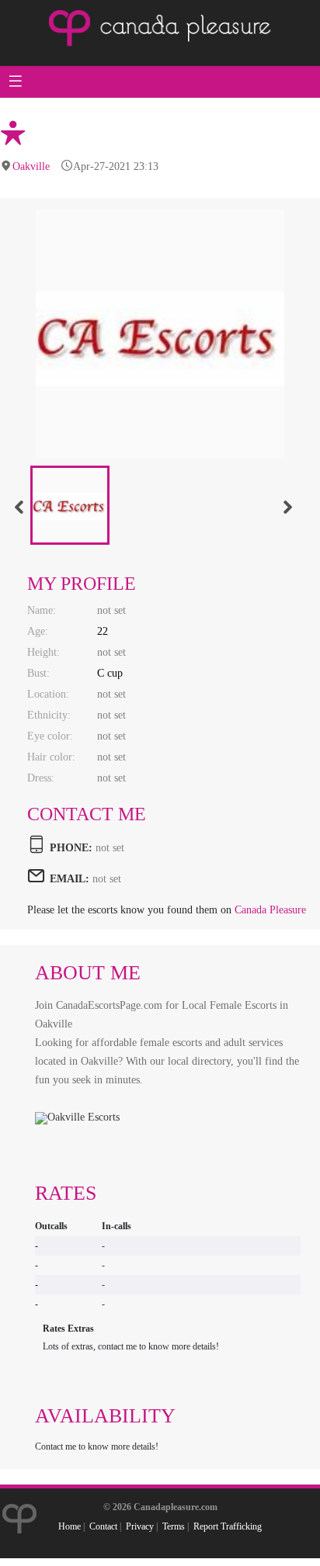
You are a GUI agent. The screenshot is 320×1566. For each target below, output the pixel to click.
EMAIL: (69, 879)
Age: (37, 631)
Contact (103, 1526)
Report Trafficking (227, 1526)
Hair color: (51, 757)
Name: (41, 610)
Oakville (31, 166)
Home (69, 1526)
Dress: (40, 778)
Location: (48, 694)
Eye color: (50, 736)
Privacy (140, 1526)
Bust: (38, 673)
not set (106, 879)
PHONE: (71, 848)
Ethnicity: (49, 715)
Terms (173, 1526)
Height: (43, 652)
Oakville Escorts (83, 1117)
